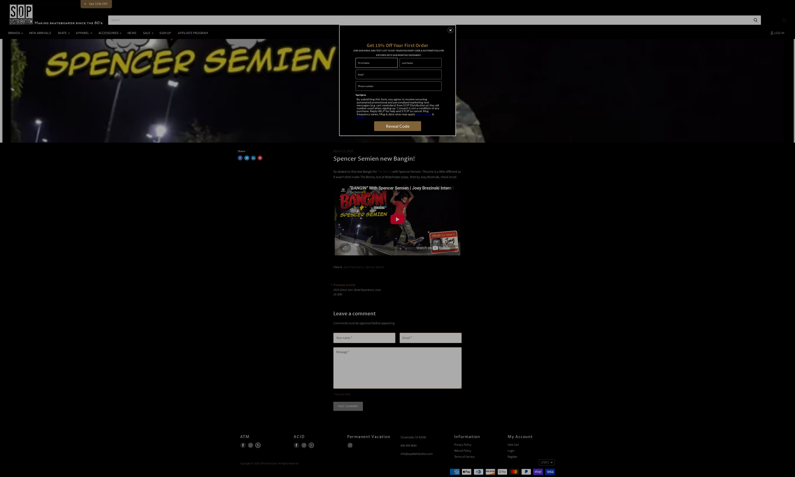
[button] (450, 30)
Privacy (361, 117)
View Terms (423, 114)
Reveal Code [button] (398, 126)
